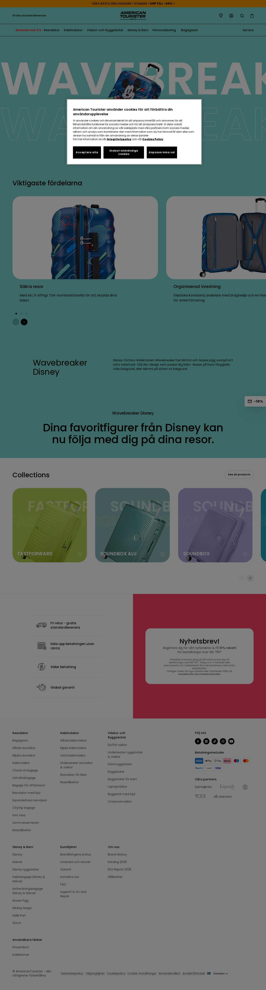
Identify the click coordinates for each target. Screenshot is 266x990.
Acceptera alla (87, 152)
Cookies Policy (152, 139)
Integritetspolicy (119, 139)
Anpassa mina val (162, 152)
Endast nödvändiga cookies (124, 152)
